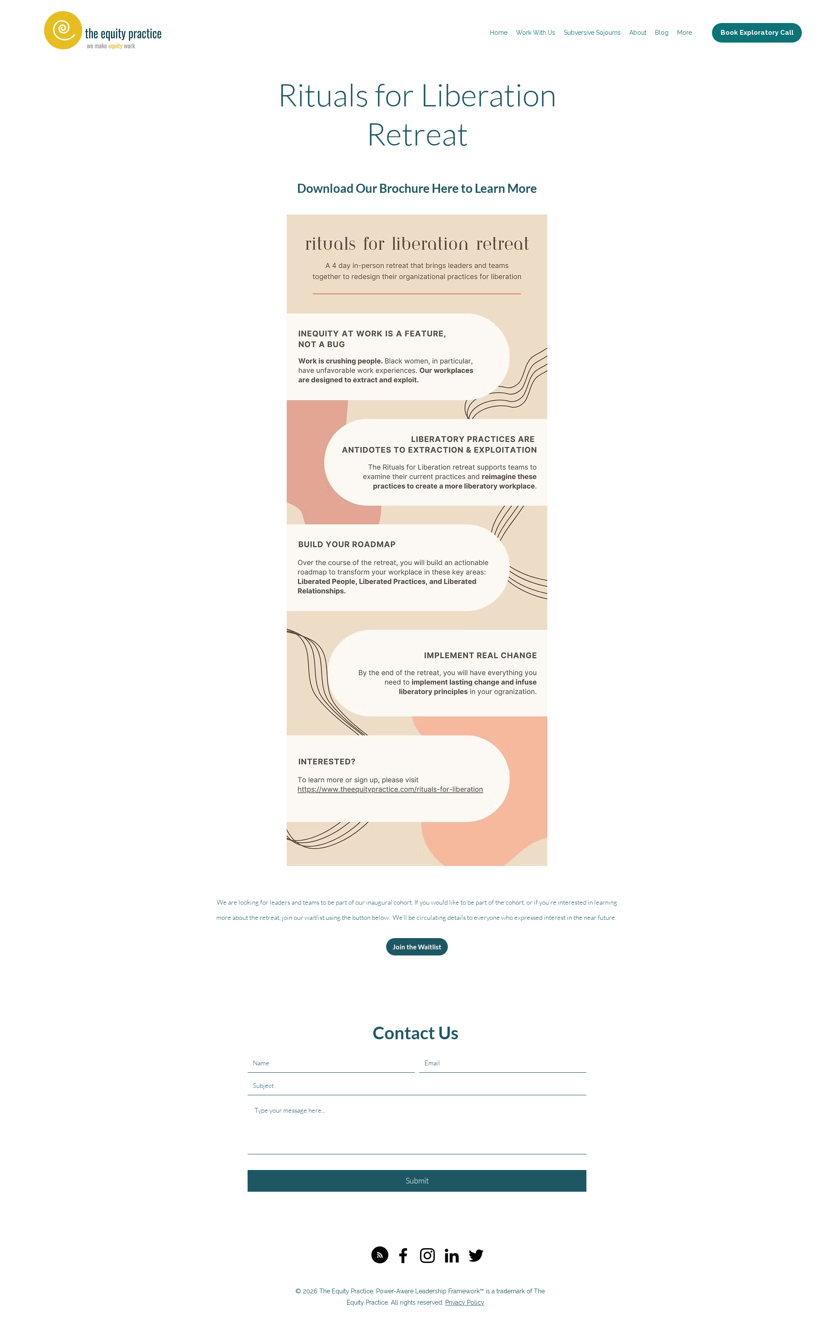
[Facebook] (403, 1256)
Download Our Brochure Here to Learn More (417, 188)
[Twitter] (476, 1256)
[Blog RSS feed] (379, 1255)
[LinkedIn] (452, 1256)
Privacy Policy (464, 1302)
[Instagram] (427, 1256)
